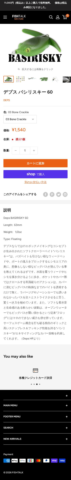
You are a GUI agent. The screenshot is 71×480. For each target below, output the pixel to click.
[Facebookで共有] (45, 194)
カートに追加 (35, 163)
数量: (6, 150)
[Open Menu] (5, 17)
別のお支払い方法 (35, 182)
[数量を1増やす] (34, 150)
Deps (6, 100)
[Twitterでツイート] (58, 194)
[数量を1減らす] (15, 150)
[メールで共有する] (65, 194)
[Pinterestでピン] (52, 194)
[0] (65, 17)
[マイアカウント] (57, 17)
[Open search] (51, 17)
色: (16, 112)
